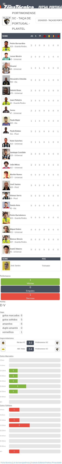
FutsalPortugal (31, 4)
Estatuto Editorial (38, 463)
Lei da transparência (21, 463)
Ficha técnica (6, 463)
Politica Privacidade (53, 463)
